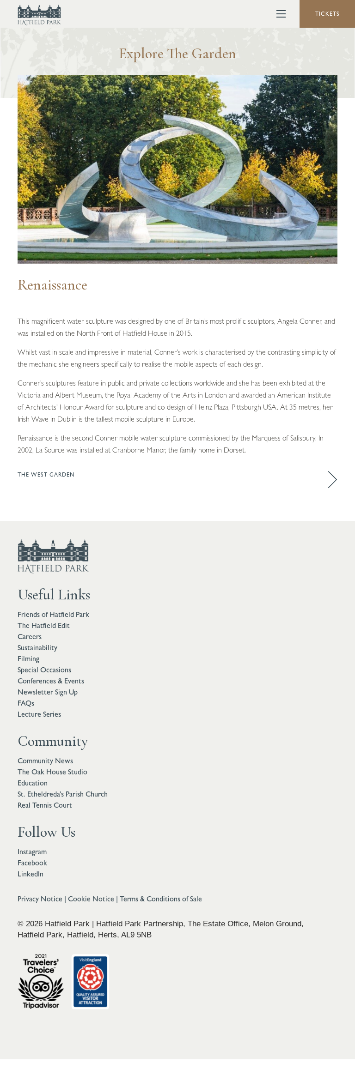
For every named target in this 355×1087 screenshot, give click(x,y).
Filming (28, 658)
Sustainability (37, 647)
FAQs (26, 703)
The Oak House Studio (52, 771)
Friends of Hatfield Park (53, 614)
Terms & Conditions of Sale (161, 898)
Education (33, 783)
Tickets (327, 14)
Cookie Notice (91, 898)
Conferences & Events (51, 680)
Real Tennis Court (45, 805)
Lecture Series (39, 714)
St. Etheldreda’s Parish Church (63, 794)
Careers (30, 636)
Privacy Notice (40, 898)
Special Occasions (44, 669)
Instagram (32, 851)
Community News (45, 760)
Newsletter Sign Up (48, 692)
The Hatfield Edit (44, 625)
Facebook (32, 862)
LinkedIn (30, 874)
